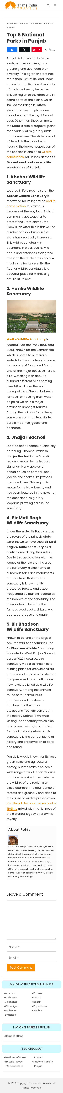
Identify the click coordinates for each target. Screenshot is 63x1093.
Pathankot (11, 997)
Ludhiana (10, 1010)
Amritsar (10, 993)
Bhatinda (10, 1014)
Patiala (37, 993)
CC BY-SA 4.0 (46, 329)
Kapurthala (40, 1006)
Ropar (37, 1001)
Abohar (37, 1010)
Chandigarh (12, 1006)
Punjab (19, 23)
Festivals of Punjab (16, 1057)
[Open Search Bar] (48, 5)
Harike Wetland (14, 1036)
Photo (28, 329)
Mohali (37, 997)
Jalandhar (11, 1001)
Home (10, 23)
